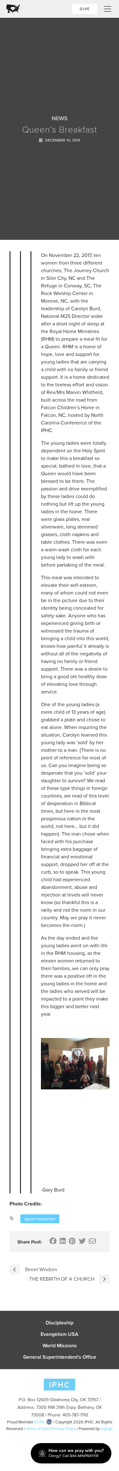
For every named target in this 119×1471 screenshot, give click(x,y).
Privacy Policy (64, 1428)
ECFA (39, 1422)
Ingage (107, 1428)
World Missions (60, 1345)
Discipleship (59, 1322)
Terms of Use (37, 1428)
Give (85, 8)
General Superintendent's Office (59, 1357)
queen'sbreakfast (39, 1219)
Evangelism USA (59, 1334)
